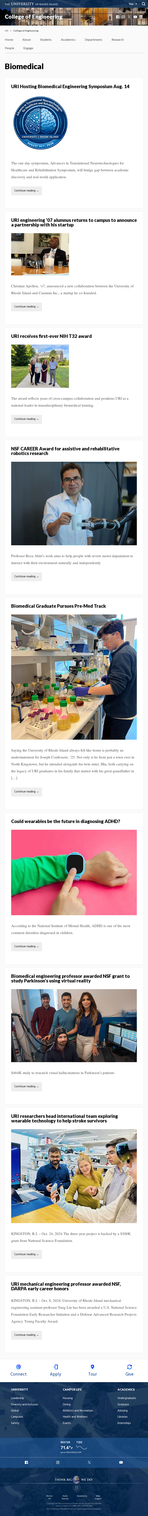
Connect (18, 1374)
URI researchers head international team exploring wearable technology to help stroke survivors (64, 1118)
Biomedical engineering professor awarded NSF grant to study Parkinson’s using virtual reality (70, 978)
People (9, 48)
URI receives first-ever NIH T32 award (51, 336)
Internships (124, 1423)
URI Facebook (27, 1462)
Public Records (65, 1497)
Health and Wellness (75, 1417)
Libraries (123, 1417)
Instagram (124, 16)
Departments (93, 39)
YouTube (135, 16)
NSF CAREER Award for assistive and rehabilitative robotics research (65, 451)
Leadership (17, 1398)
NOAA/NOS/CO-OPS (73, 1452)
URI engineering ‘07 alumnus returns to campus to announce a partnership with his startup (74, 222)
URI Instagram (58, 1462)
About (26, 39)
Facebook (118, 16)
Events (67, 1423)
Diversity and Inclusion (24, 1404)
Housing (68, 1398)
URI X (90, 1462)
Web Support (98, 1497)
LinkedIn (141, 16)
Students (46, 39)
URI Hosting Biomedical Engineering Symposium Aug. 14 (70, 86)
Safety (15, 1423)
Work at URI (49, 1497)
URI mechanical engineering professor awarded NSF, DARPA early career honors (66, 1286)
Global (15, 1411)
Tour (92, 1374)
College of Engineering (33, 16)
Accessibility (82, 1496)
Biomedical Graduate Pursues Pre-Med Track (58, 606)
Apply (55, 1374)
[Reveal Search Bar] (143, 4)
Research (118, 39)
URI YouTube (121, 1462)
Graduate (123, 1404)
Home (9, 39)
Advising (123, 1411)
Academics (68, 39)
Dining (67, 1404)
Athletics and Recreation (78, 1411)
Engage (28, 48)
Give (129, 1374)
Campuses (17, 1417)
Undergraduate (127, 1398)
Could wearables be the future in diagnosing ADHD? (65, 821)
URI (6, 30)
